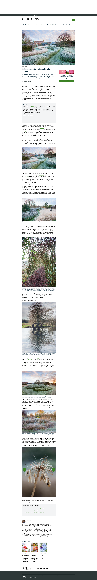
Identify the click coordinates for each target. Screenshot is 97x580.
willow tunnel (39, 227)
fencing (24, 131)
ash (38, 358)
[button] (39, 473)
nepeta (48, 439)
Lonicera (26, 176)
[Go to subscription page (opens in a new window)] (66, 73)
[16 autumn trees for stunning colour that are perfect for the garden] (34, 547)
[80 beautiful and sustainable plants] (43, 547)
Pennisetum (41, 175)
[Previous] (24, 470)
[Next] (53, 470)
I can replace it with (28, 359)
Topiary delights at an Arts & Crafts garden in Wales (37, 509)
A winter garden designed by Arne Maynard (35, 510)
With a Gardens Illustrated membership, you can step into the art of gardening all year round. (66, 77)
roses (44, 134)
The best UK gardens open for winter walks (35, 512)
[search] (73, 20)
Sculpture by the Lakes (31, 106)
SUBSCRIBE (66, 80)
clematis (50, 134)
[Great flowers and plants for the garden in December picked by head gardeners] (26, 547)
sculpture (42, 128)
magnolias (24, 364)
